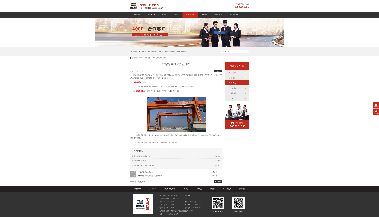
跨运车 (164, 15)
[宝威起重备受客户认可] (189, 47)
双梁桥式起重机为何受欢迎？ (141, 156)
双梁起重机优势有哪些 (160, 58)
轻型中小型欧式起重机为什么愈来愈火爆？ (151, 176)
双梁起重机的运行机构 (139, 161)
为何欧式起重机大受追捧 (145, 172)
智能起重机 (137, 15)
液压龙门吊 (151, 15)
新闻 (232, 98)
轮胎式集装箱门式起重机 (155, 51)
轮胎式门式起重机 (169, 189)
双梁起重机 (141, 182)
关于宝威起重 (218, 15)
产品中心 (176, 15)
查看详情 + (214, 172)
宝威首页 (199, 189)
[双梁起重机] (176, 114)
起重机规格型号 (181, 51)
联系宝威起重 (234, 15)
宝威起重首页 (190, 15)
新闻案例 (204, 15)
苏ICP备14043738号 (172, 214)
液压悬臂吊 (142, 51)
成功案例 (232, 73)
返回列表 (218, 71)
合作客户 (232, 78)
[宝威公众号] (218, 203)
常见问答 (233, 93)
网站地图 (242, 189)
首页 (141, 58)
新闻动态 (148, 58)
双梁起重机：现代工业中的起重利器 (143, 165)
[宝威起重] (133, 5)
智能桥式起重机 (169, 51)
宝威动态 (233, 88)
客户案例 (212, 189)
